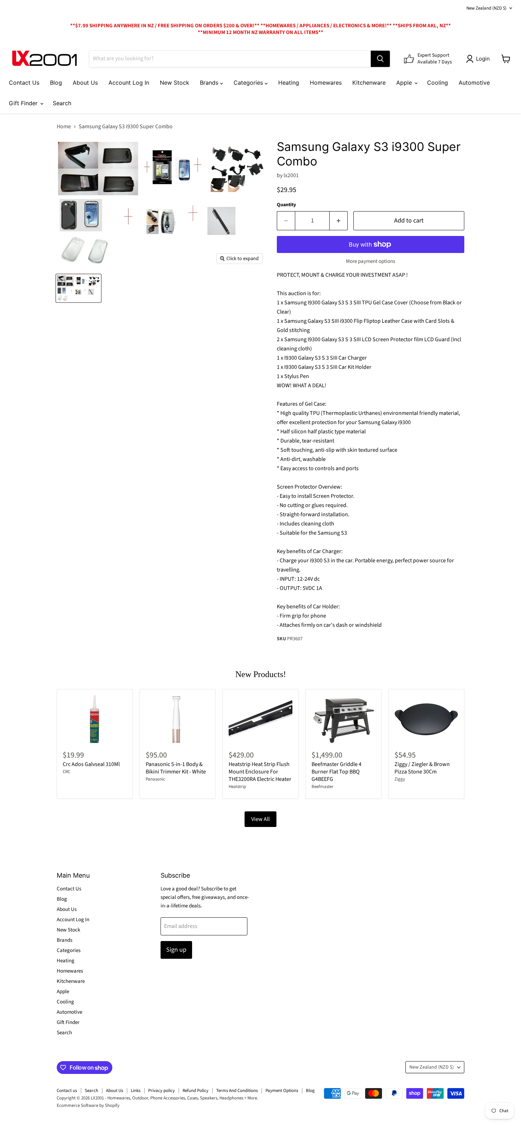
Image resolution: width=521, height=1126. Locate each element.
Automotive (474, 82)
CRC (66, 772)
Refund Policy (195, 1090)
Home (64, 126)
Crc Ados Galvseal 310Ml (91, 764)
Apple (405, 82)
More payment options (370, 261)
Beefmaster (323, 786)
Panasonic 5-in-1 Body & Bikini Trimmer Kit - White (176, 768)
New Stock (174, 82)
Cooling (437, 82)
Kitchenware (369, 82)
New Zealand (486, 8)
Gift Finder (24, 103)
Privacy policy (161, 1090)
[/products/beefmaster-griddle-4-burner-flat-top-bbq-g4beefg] (343, 719)
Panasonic (155, 779)
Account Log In (128, 82)
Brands (210, 82)
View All (260, 819)
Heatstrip (237, 786)
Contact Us (24, 82)
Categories (249, 82)
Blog (56, 82)
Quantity (286, 205)
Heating (288, 82)
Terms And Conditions (237, 1090)
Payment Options (281, 1090)
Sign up (176, 949)
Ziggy (399, 779)
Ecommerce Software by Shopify (88, 1105)
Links (135, 1090)
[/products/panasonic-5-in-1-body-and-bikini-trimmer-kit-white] (177, 719)
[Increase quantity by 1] (339, 221)
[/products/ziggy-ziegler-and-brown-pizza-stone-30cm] (426, 719)
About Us (85, 82)
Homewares (326, 82)
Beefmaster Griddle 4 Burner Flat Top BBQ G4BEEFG (337, 771)
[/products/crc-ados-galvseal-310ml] (95, 719)
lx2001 (291, 175)
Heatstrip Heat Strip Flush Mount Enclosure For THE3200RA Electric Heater (260, 771)
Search (62, 103)
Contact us (67, 1090)
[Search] (380, 59)
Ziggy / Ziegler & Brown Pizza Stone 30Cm (422, 768)
